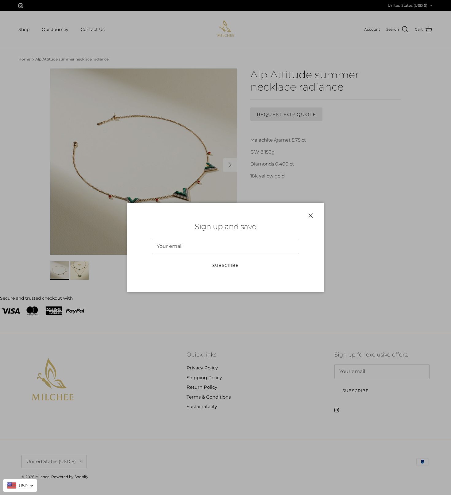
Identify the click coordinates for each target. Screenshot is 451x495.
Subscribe (225, 265)
